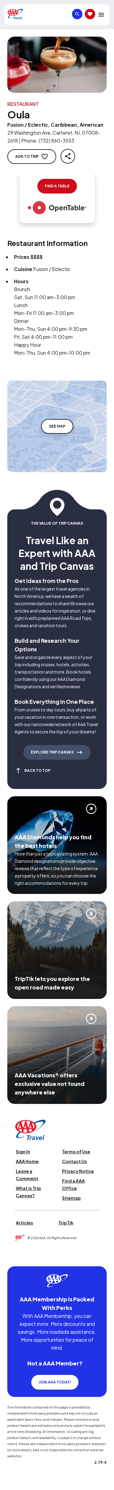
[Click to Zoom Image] (57, 65)
